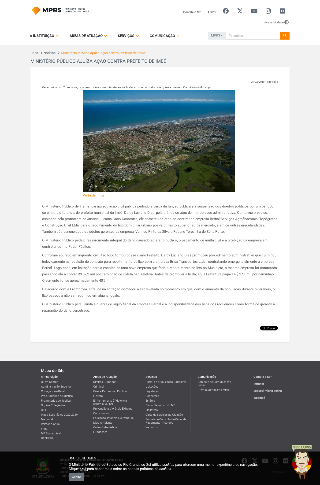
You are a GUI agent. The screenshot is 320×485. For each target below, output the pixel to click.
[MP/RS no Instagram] (268, 12)
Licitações (151, 386)
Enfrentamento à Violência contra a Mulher (110, 402)
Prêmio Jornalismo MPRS (214, 390)
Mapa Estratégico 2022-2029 (59, 414)
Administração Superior (56, 386)
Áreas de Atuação (87, 36)
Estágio (150, 400)
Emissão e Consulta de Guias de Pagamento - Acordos (165, 421)
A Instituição (42, 36)
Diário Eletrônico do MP (160, 405)
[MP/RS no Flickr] (282, 12)
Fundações (100, 432)
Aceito (76, 477)
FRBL (44, 428)
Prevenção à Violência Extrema (113, 408)
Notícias (50, 53)
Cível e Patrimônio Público (110, 391)
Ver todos (151, 427)
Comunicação (163, 36)
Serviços (126, 36)
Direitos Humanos (104, 382)
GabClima (47, 438)
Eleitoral (98, 396)
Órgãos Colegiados (53, 405)
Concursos (152, 396)
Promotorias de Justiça (56, 400)
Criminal (98, 386)
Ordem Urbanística (105, 427)
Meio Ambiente (102, 422)
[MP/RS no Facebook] (226, 12)
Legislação (152, 391)
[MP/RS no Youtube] (254, 12)
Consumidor (101, 413)
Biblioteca (151, 410)
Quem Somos (49, 382)
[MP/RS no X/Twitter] (240, 12)
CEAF (44, 410)
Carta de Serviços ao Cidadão (164, 414)
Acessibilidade (274, 22)
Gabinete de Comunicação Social (214, 383)
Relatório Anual (50, 424)
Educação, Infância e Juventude (113, 418)
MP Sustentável (51, 433)
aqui (83, 469)
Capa (34, 53)
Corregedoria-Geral (53, 391)
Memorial (47, 419)
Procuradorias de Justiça (57, 396)
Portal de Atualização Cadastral (165, 382)
